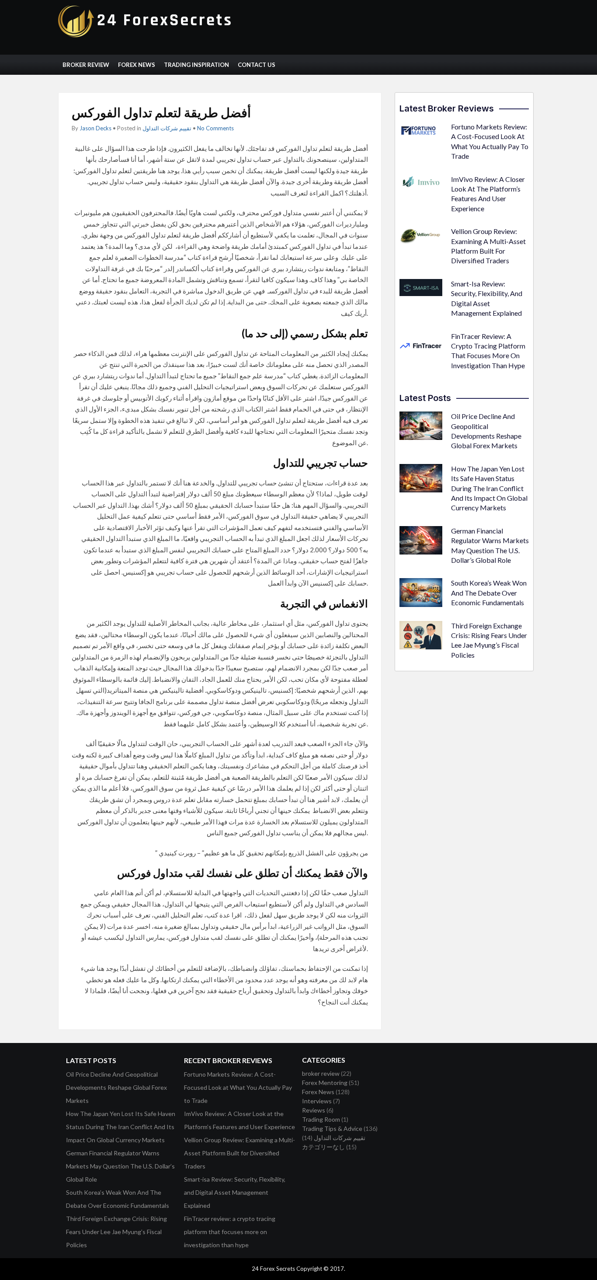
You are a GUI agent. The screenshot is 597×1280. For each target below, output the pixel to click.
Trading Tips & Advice (332, 1128)
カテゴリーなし (323, 1147)
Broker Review (85, 64)
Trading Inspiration (196, 64)
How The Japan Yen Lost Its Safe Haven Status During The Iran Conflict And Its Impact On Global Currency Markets (489, 488)
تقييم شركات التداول (166, 128)
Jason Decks (95, 128)
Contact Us (256, 64)
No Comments (215, 128)
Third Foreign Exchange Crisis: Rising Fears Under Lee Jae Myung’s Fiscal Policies (116, 1232)
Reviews (313, 1110)
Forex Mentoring (324, 1082)
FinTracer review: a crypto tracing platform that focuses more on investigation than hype (229, 1232)
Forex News (136, 64)
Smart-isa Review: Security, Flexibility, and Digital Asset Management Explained (234, 1192)
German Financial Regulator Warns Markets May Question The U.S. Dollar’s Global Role (120, 1166)
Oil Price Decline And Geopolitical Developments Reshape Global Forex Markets (116, 1087)
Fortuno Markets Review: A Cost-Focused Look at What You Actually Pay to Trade (238, 1087)
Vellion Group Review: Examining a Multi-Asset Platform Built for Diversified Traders (239, 1153)
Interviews (317, 1101)
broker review (321, 1073)
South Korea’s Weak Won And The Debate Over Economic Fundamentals (489, 593)
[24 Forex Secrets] (145, 35)
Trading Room (321, 1119)
